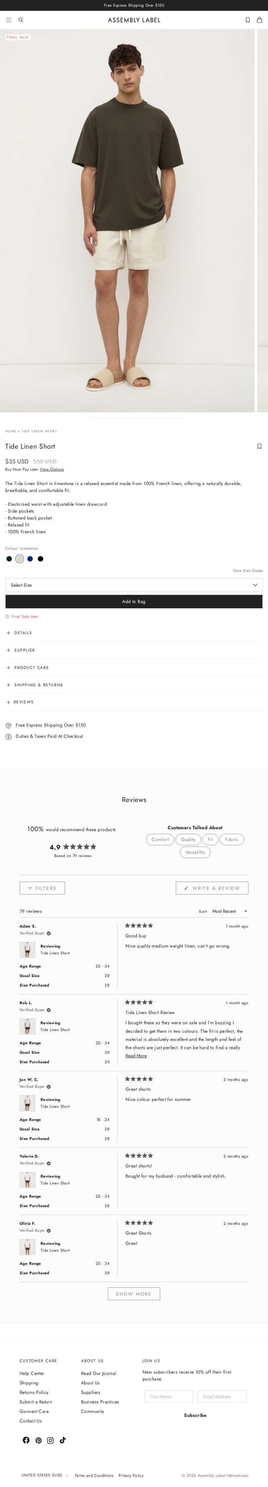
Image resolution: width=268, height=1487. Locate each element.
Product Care (31, 668)
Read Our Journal (98, 1373)
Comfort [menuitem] (160, 839)
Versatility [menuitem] (195, 852)
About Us (90, 1382)
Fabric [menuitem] (232, 839)
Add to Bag (133, 601)
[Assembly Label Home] (134, 20)
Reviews (23, 702)
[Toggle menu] (9, 20)
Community (92, 1411)
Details (23, 633)
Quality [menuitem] (188, 839)
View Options (52, 469)
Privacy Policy (131, 1475)
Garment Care (34, 1411)
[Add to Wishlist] (259, 446)
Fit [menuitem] (210, 839)
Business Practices (100, 1402)
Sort (204, 911)
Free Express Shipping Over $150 (50, 725)
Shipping (29, 1382)
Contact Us (31, 1421)
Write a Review (219, 889)
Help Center (32, 1373)
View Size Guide (248, 571)
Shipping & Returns (38, 685)
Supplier (24, 650)
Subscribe (195, 1415)
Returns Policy (34, 1392)
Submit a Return (36, 1402)
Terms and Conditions (94, 1475)
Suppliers (91, 1392)
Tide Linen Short (55, 953)
